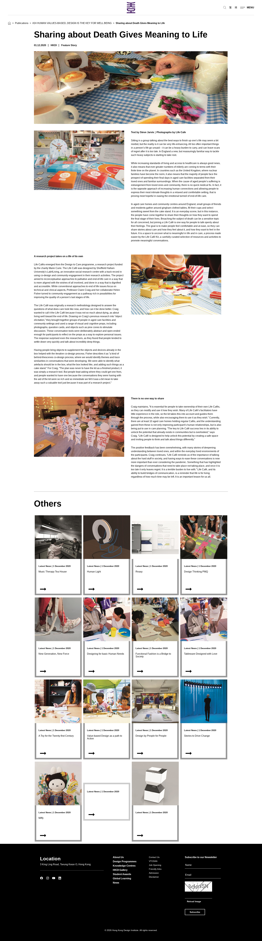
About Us (118, 857)
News (116, 882)
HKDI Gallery (120, 870)
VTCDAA (153, 861)
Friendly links (155, 869)
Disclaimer (154, 877)
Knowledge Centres (124, 865)
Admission (154, 873)
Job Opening (155, 865)
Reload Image (194, 901)
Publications (21, 23)
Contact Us (154, 857)
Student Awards (122, 874)
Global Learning (122, 878)
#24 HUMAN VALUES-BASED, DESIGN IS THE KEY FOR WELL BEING (72, 23)
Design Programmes (124, 861)
